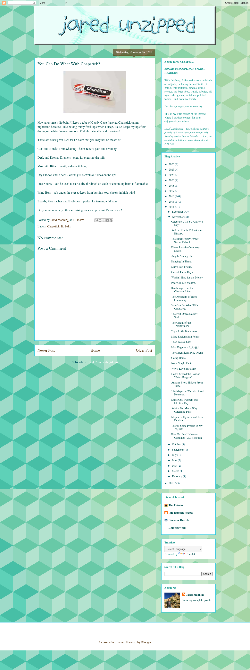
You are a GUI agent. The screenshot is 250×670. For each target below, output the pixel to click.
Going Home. (178, 358)
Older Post (144, 350)
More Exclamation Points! (185, 336)
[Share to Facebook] (107, 220)
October (177, 444)
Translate (191, 554)
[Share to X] (104, 220)
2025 (172, 169)
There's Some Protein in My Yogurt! (187, 427)
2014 (172, 207)
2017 (172, 191)
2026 (172, 164)
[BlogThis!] (100, 220)
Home (95, 350)
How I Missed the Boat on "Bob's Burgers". (185, 375)
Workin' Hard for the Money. (187, 277)
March (176, 471)
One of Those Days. (182, 272)
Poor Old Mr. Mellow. (183, 283)
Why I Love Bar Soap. (183, 368)
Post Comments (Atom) (103, 362)
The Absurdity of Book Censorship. (184, 298)
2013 (172, 483)
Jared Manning (195, 595)
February (177, 476)
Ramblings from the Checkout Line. (182, 289)
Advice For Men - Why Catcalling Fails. (184, 409)
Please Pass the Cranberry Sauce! (185, 248)
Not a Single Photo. (182, 363)
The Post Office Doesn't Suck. (184, 315)
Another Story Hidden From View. (187, 384)
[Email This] (96, 220)
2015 (172, 201)
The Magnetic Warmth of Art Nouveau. (187, 392)
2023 (172, 175)
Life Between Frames (181, 513)
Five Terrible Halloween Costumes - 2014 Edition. (187, 435)
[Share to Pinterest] (111, 220)
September (178, 449)
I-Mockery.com (177, 527)
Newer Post (46, 350)
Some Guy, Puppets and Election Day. (184, 401)
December (178, 211)
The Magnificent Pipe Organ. (187, 352)
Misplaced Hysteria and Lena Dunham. (187, 418)
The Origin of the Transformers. (181, 324)
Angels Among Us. (181, 256)
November (178, 217)
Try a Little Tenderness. (184, 331)
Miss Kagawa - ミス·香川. (186, 347)
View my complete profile (196, 600)
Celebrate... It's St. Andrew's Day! (187, 223)
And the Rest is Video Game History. (187, 231)
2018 (172, 185)
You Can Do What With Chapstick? (184, 306)
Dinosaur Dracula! (179, 520)
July (174, 455)
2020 (172, 180)
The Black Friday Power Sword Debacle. (184, 240)
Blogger (146, 642)
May (175, 465)
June (175, 460)
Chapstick (53, 226)
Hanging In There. (181, 261)
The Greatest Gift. (181, 342)
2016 (172, 196)
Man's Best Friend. (181, 267)
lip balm (66, 226)
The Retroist (176, 505)
